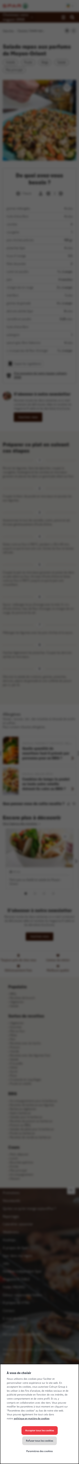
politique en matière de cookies (31, 1418)
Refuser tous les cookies (39, 1440)
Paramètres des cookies (39, 1451)
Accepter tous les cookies (39, 1430)
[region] (39, 1414)
